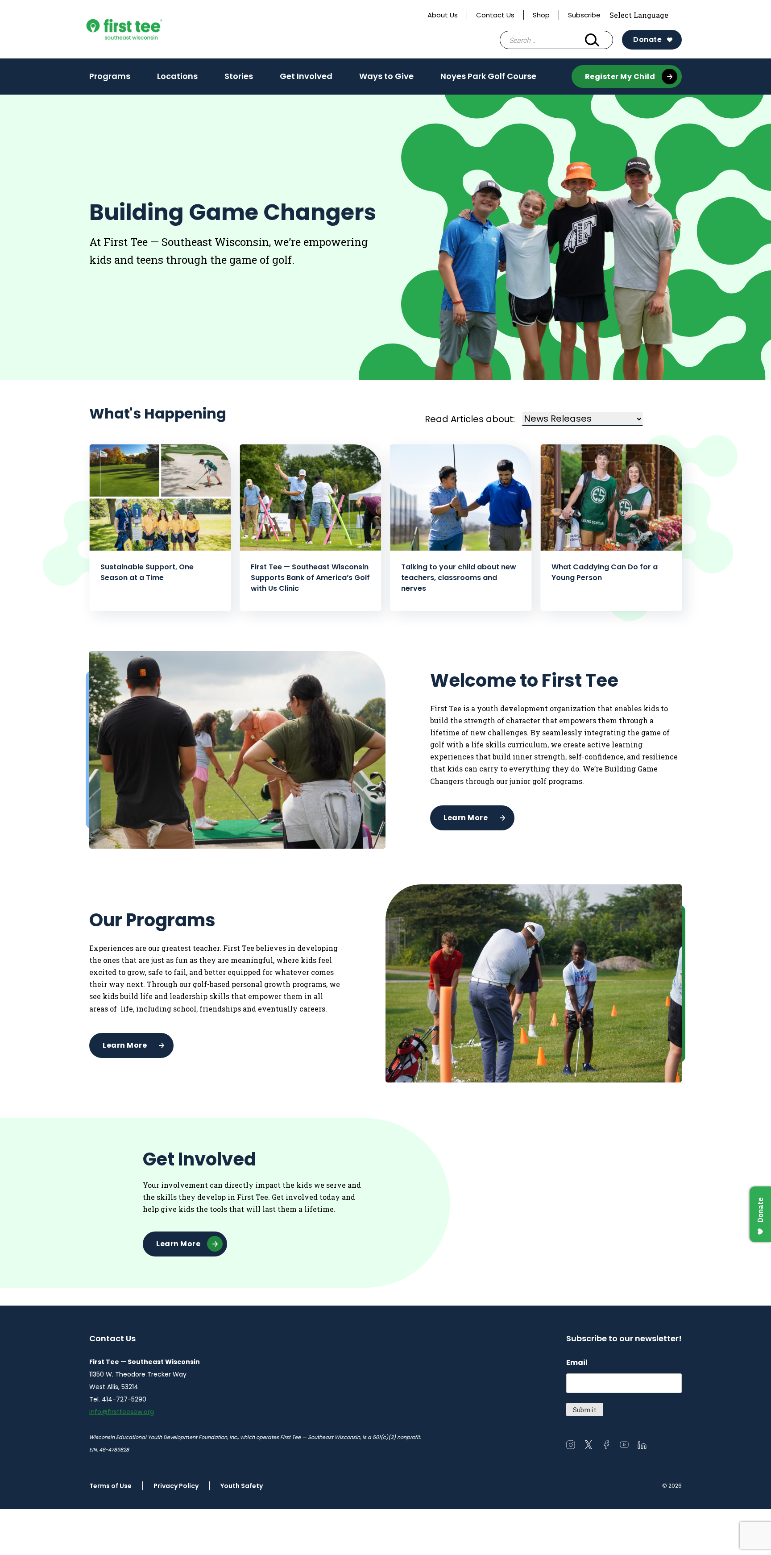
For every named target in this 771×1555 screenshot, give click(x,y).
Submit (585, 1410)
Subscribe (584, 15)
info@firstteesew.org (121, 1411)
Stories (238, 76)
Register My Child (620, 76)
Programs (109, 79)
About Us (442, 15)
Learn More (466, 818)
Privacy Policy (176, 1485)
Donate (647, 39)
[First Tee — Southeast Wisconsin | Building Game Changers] (142, 29)
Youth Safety (241, 1485)
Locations (177, 76)
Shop (541, 15)
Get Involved (306, 79)
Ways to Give (386, 79)
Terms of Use (110, 1485)
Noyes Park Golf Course (488, 76)
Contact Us (495, 15)
